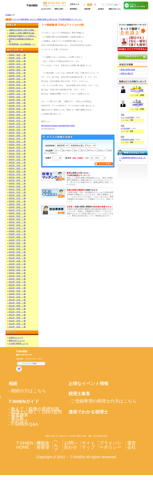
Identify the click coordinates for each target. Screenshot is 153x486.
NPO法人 (91, 150)
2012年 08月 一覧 (17, 273)
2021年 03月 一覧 (17, 186)
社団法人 (101, 150)
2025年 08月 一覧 (17, 70)
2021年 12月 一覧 (17, 159)
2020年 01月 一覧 (17, 228)
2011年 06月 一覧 (17, 315)
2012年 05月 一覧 (17, 282)
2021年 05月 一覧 (17, 180)
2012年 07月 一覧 (17, 276)
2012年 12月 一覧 (17, 261)
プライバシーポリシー (110, 445)
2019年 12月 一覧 (17, 231)
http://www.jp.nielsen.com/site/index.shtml (58, 126)
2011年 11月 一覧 (17, 300)
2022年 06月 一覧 (17, 141)
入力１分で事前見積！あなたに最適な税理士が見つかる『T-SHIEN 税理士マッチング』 (47, 19)
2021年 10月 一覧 (17, 165)
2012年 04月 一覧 (17, 285)
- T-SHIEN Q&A (23, 424)
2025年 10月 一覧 (17, 67)
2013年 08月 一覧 (17, 237)
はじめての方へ (46, 9)
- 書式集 (16, 418)
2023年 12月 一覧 (17, 91)
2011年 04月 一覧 (17, 321)
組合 (83, 150)
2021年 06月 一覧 (17, 177)
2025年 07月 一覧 (17, 73)
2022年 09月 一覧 (17, 133)
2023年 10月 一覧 (17, 97)
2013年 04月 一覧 (17, 249)
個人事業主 (67, 150)
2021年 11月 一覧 (17, 162)
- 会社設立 (18, 421)
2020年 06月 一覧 (17, 213)
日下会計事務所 (125, 128)
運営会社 (131, 445)
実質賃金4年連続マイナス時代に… (23, 36)
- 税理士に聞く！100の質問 (35, 412)
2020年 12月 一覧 (17, 195)
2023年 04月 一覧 (17, 112)
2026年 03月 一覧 (17, 58)
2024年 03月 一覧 (17, 85)
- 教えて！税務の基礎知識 (33, 409)
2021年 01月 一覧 (17, 192)
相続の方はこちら (115, 9)
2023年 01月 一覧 (17, 121)
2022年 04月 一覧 (17, 147)
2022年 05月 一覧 (17, 144)
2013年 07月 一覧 (17, 240)
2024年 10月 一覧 (17, 79)
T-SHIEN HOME (24, 445)
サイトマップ (88, 445)
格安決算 (87, 9)
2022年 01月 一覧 (17, 156)
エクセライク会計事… (137, 91)
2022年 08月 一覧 (17, 136)
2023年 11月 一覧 (17, 94)
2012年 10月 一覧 (17, 267)
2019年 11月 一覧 (17, 234)
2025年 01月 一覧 (17, 76)
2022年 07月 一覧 (17, 138)
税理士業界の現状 (128, 69)
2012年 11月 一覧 (17, 264)
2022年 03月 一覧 (17, 150)
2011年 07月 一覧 (17, 312)
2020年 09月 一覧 (17, 204)
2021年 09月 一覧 (17, 168)
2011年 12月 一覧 (17, 297)
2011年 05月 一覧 (17, 318)
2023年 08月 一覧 (17, 103)
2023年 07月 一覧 (17, 106)
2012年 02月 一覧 (17, 291)
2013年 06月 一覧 (17, 243)
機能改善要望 (42, 445)
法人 (58, 150)
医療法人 (54, 153)
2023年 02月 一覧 (17, 118)
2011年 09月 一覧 (17, 306)
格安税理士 (73, 9)
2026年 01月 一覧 (17, 64)
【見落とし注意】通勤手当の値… (22, 33)
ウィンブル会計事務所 (127, 117)
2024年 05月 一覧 (17, 82)
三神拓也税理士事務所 (127, 139)
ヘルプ (56, 445)
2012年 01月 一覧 (17, 294)
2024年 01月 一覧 (17, 88)
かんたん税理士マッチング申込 (135, 5)
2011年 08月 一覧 (17, 309)
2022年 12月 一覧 (17, 124)
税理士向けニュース (17, 340)
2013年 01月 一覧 (17, 258)
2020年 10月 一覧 (17, 201)
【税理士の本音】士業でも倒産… (22, 30)
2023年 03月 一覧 (17, 115)
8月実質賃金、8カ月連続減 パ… (22, 44)
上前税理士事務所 (137, 104)
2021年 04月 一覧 (17, 183)
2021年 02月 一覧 (17, 189)
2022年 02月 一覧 (17, 153)
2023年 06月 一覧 (17, 109)
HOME (8, 15)
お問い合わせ (70, 445)
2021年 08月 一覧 (17, 171)
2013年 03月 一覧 (17, 252)
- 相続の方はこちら (27, 390)
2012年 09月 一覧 (17, 270)
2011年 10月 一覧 (17, 303)
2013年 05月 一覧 (17, 246)
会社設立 (101, 9)
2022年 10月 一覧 (17, 130)
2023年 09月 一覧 (17, 100)
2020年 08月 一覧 (17, 207)
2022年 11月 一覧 (17, 127)
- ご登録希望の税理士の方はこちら (102, 401)
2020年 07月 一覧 (17, 210)
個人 (76, 150)
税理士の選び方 (127, 73)
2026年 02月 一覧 (17, 61)
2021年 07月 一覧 (17, 174)
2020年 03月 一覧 (17, 222)
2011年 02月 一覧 (17, 327)
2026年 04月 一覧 (17, 55)
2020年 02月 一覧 (17, 225)
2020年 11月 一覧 (17, 198)
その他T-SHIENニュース (18, 343)
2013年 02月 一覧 (17, 255)
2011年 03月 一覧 (17, 324)
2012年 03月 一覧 (17, 288)
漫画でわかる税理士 (88, 411)
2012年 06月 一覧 (17, 279)
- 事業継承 (18, 415)
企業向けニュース (16, 337)
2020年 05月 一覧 (17, 216)
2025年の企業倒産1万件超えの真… (21, 40)
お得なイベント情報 (88, 383)
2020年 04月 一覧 (17, 219)
